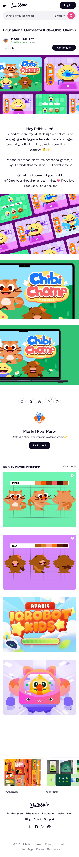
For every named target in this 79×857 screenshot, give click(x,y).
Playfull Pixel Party (22, 38)
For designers (15, 813)
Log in (67, 5)
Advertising (65, 813)
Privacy (49, 844)
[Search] (71, 15)
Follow (32, 42)
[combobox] (28, 15)
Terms (38, 844)
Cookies (61, 844)
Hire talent (32, 813)
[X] (30, 826)
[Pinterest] (49, 826)
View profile (69, 466)
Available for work (19, 42)
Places (40, 849)
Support (49, 819)
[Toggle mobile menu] (5, 5)
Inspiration (48, 813)
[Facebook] (36, 826)
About (37, 819)
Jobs (22, 849)
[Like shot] (6, 48)
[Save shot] (13, 48)
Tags (30, 849)
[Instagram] (42, 826)
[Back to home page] (19, 5)
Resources (53, 849)
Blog (28, 819)
